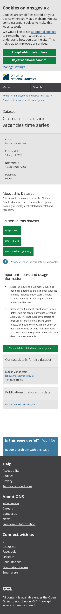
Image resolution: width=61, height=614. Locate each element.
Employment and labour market (31, 95)
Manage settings (14, 67)
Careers (8, 508)
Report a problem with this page (27, 450)
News (6, 519)
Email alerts (11, 572)
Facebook (9, 551)
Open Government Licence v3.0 (29, 599)
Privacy (7, 481)
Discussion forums (15, 567)
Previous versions (20, 261)
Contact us (10, 514)
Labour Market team (16, 143)
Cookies (8, 476)
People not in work (13, 100)
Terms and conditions (17, 486)
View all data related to (30, 348)
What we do (11, 503)
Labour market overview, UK (20, 404)
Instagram (9, 546)
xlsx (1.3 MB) (12, 240)
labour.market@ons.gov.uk (19, 375)
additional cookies (43, 32)
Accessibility (11, 470)
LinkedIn (8, 557)
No (53, 440)
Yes (44, 440)
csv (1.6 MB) (11, 230)
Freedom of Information (19, 524)
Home (6, 95)
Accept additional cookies (29, 52)
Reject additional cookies (29, 60)
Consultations (12, 562)
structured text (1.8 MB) (18, 251)
